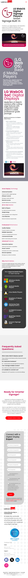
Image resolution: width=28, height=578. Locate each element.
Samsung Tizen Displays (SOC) (14, 304)
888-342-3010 (7, 547)
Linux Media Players (15, 292)
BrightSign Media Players (14, 316)
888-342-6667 (7, 553)
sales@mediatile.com (9, 548)
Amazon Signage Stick (15, 322)
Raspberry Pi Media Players (15, 298)
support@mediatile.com (9, 554)
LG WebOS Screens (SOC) (15, 310)
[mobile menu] (26, 2)
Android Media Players (14, 286)
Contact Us (8, 542)
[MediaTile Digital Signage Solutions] (6, 2)
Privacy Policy (7, 556)
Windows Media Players (14, 280)
